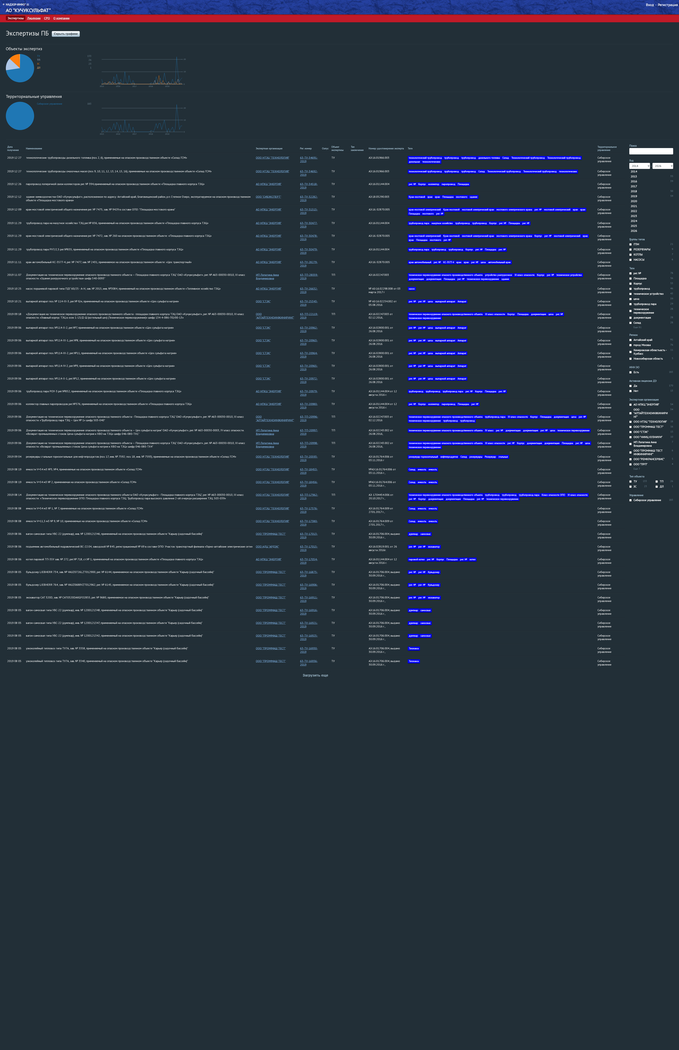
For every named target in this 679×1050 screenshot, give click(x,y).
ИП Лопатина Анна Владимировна (267, 276)
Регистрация (668, 4)
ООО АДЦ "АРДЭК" (267, 546)
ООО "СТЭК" (263, 301)
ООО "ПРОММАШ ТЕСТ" (271, 534)
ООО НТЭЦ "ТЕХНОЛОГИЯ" (272, 157)
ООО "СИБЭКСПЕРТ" (268, 196)
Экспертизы (16, 18)
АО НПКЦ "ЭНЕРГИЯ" (269, 184)
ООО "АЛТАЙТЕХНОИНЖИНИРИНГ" (275, 315)
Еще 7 (637, 468)
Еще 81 (638, 327)
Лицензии (33, 18)
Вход (650, 4)
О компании (61, 18)
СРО (47, 18)
